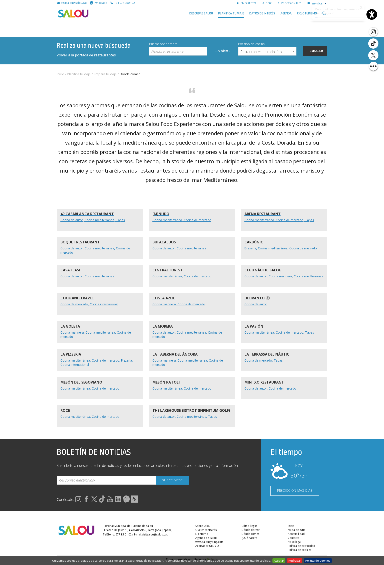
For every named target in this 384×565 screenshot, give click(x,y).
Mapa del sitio (297, 530)
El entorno (201, 534)
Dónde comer (250, 534)
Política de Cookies (317, 561)
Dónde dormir (251, 530)
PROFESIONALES (291, 3)
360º (268, 3)
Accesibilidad (296, 534)
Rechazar (294, 561)
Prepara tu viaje (105, 74)
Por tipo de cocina (251, 44)
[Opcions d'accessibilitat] (371, 14)
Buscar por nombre (163, 44)
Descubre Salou (201, 13)
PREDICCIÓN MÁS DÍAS (295, 490)
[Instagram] (373, 31)
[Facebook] (86, 501)
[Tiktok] (373, 43)
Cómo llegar (249, 526)
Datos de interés (262, 13)
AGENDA (286, 13)
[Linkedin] (118, 501)
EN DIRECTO (248, 3)
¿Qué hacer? (249, 538)
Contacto (293, 538)
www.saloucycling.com (209, 542)
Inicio (60, 74)
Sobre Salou (202, 526)
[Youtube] (110, 501)
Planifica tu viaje (231, 13)
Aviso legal (294, 542)
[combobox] (319, 3)
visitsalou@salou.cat (155, 534)
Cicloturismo (307, 13)
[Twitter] (373, 55)
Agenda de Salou (206, 538)
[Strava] (134, 501)
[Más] (373, 66)
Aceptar (279, 561)
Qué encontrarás (206, 530)
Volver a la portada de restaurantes (86, 55)
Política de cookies (299, 550)
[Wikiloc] (126, 501)
